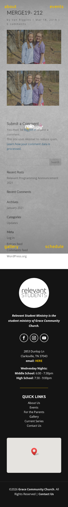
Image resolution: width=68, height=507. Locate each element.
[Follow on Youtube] (44, 338)
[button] (35, 451)
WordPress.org (17, 256)
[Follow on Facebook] (24, 338)
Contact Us (46, 494)
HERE (38, 361)
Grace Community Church (36, 489)
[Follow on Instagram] (34, 338)
